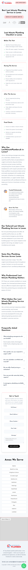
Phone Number (14, 421)
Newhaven (14, 495)
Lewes (14, 492)
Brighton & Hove (14, 472)
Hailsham (14, 482)
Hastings (14, 485)
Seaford (14, 508)
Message (14, 435)
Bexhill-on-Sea (14, 469)
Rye (14, 505)
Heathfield (14, 489)
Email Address (14, 414)
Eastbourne (14, 479)
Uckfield (14, 512)
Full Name (14, 407)
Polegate (14, 502)
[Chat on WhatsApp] (23, 565)
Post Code (14, 428)
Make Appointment (21, 2)
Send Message (14, 446)
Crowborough (14, 475)
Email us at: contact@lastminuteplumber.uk (14, 561)
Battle (14, 466)
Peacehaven (14, 498)
